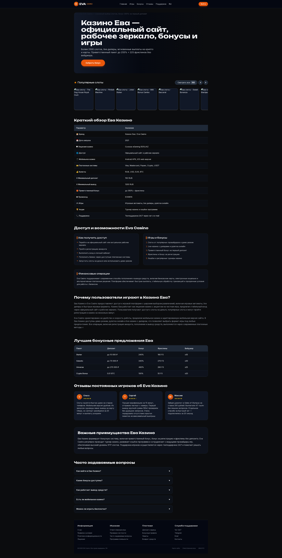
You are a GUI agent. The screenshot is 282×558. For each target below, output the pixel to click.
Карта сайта (176, 548)
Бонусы (140, 4)
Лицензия (81, 539)
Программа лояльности (119, 539)
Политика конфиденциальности (90, 536)
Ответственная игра (118, 530)
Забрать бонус (93, 63)
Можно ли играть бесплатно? (123, 509)
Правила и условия (85, 533)
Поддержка (161, 4)
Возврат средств (149, 539)
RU (170, 4)
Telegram (178, 533)
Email (176, 536)
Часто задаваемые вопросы (121, 536)
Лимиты (145, 536)
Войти (203, 4)
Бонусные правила (149, 533)
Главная (123, 4)
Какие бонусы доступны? (123, 480)
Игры (132, 4)
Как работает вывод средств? (123, 490)
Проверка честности (118, 533)
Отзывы (149, 4)
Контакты (178, 539)
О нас (80, 530)
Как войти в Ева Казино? (123, 471)
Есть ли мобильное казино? (123, 499)
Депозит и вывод (149, 530)
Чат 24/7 (178, 530)
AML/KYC (201, 548)
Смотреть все (184, 82)
